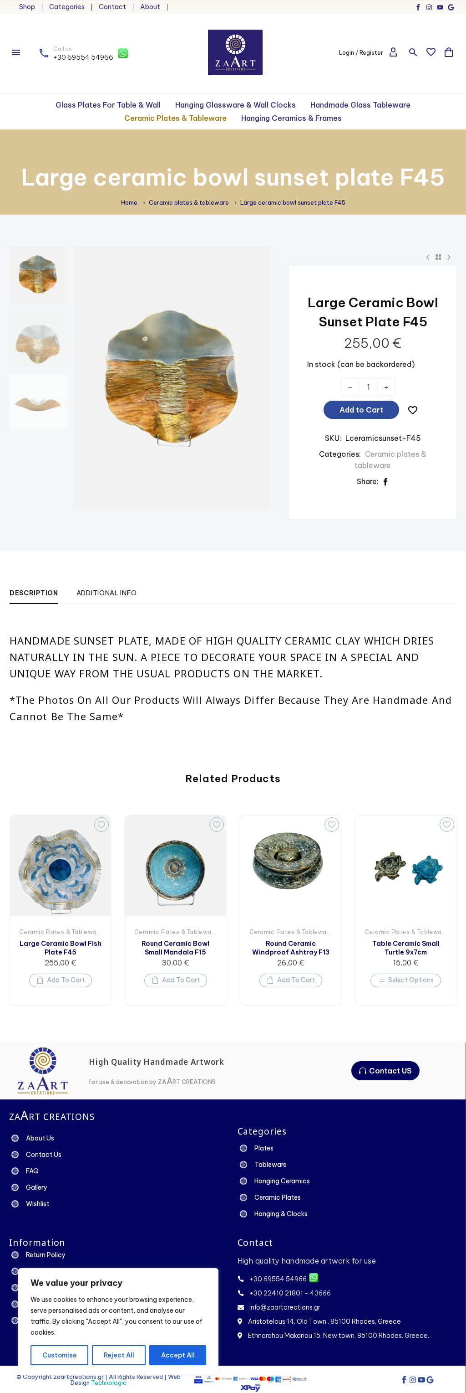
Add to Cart (361, 409)
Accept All (178, 1355)
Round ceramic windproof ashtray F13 (290, 947)
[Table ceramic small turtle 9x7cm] (405, 865)
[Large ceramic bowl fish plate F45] (60, 865)
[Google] (451, 7)
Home (129, 202)
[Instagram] (429, 7)
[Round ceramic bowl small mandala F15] (175, 865)
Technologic (109, 1382)
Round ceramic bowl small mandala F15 (175, 947)
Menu (16, 52)
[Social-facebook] (418, 7)
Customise (59, 1355)
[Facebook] (385, 481)
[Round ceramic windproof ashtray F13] (290, 865)
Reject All (119, 1355)
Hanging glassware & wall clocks (235, 104)
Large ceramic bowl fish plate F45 (60, 947)
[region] (118, 1321)
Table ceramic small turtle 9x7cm (406, 947)
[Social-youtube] (421, 1379)
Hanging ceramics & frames (291, 118)
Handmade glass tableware (360, 104)
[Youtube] (440, 7)
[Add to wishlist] (101, 824)
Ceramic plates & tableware (175, 118)
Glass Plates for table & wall (108, 104)
